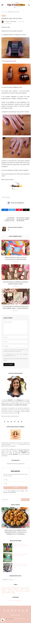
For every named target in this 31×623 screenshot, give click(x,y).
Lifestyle (4, 527)
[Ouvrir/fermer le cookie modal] (3, 620)
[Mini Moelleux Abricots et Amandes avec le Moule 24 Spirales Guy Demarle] (15, 517)
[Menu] (2, 5)
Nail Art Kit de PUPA (11, 61)
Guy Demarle (14, 444)
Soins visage (26, 591)
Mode (22, 589)
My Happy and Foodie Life (15, 600)
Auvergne (3, 587)
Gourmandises (23, 587)
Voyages (12, 592)
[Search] (29, 5)
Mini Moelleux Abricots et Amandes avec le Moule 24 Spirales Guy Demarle (16, 532)
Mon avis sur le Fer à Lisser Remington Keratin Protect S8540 (20, 565)
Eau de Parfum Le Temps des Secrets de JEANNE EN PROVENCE (23, 219)
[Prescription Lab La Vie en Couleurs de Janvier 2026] (15, 247)
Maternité (16, 589)
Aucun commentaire (7, 23)
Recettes (4, 591)
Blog (6, 11)
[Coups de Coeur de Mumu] (16, 5)
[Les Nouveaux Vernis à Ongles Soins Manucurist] (15, 272)
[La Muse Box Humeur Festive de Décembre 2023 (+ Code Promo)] (15, 296)
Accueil (2, 11)
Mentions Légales (15, 615)
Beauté (3, 15)
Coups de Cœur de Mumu (19, 618)
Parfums (27, 589)
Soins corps (19, 591)
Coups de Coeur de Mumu (11, 21)
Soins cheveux (11, 591)
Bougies (14, 587)
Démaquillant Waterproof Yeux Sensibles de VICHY (9, 219)
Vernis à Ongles (5, 197)
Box (17, 587)
